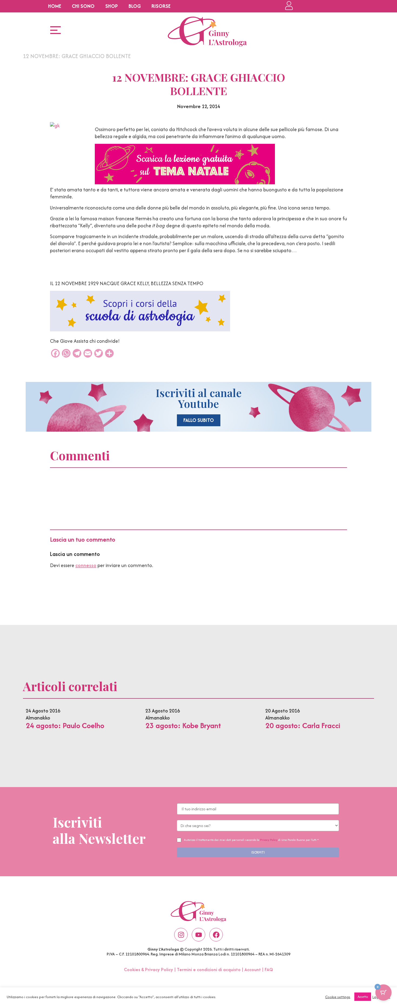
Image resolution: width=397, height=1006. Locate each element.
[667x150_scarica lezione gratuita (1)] (185, 182)
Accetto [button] (363, 996)
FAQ (269, 969)
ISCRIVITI (258, 852)
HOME (54, 6)
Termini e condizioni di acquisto (209, 969)
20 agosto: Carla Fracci (302, 725)
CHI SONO (83, 6)
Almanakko (38, 717)
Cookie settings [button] (337, 996)
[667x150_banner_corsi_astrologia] (140, 329)
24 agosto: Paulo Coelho (65, 725)
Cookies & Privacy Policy (148, 969)
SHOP (111, 6)
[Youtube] (198, 934)
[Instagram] (181, 934)
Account (252, 969)
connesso (85, 565)
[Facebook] (216, 934)
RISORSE (161, 6)
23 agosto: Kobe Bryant (183, 725)
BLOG (135, 6)
